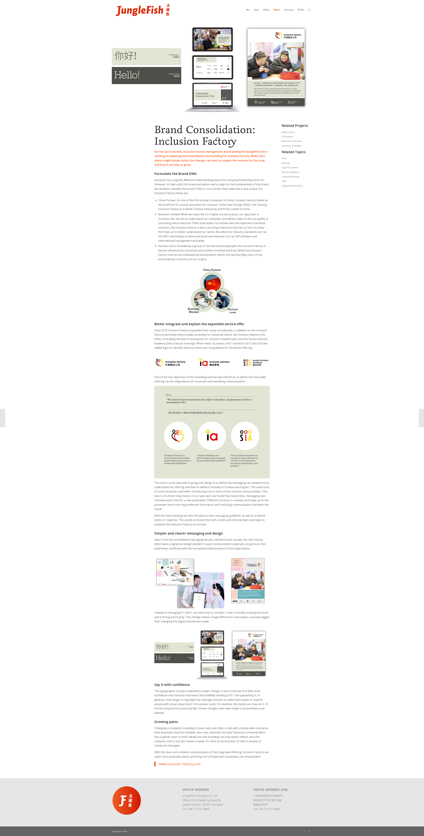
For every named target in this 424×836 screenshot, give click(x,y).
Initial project (288, 132)
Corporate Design (290, 176)
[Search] (309, 10)
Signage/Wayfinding (292, 185)
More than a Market (292, 141)
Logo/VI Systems (290, 167)
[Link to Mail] (304, 830)
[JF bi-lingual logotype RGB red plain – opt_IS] (143, 10)
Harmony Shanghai (291, 145)
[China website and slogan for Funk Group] (2, 418)
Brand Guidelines (290, 172)
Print (284, 158)
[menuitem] (248, 10)
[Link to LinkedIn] (309, 830)
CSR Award (287, 136)
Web (284, 180)
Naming (285, 162)
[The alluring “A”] (421, 418)
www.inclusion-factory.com (180, 764)
